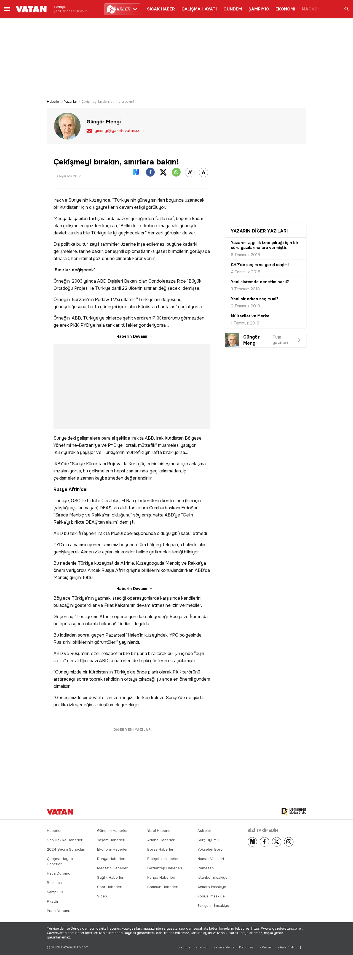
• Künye (184, 947)
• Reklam (266, 947)
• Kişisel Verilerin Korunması (234, 947)
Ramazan (205, 868)
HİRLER (119, 9)
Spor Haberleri (109, 886)
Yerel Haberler (159, 830)
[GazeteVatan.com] (60, 812)
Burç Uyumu (208, 840)
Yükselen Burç (209, 849)
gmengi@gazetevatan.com (119, 130)
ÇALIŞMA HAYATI (199, 9)
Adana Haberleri (161, 840)
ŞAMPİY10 (258, 9)
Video (102, 896)
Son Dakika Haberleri (65, 840)
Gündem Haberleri (113, 830)
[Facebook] (264, 841)
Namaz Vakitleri (210, 858)
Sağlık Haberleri (110, 877)
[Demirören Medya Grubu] (294, 812)
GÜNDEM (232, 9)
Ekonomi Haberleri (113, 849)
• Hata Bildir (286, 947)
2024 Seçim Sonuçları (66, 849)
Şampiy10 (55, 892)
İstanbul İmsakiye (212, 877)
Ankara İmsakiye (211, 886)
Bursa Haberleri (160, 849)
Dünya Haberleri (111, 858)
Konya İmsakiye (211, 896)
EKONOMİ (285, 9)
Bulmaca (54, 882)
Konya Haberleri (161, 877)
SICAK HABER (161, 9)
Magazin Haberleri (113, 868)
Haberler (53, 101)
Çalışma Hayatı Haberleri (60, 861)
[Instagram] (288, 841)
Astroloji (204, 830)
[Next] (252, 841)
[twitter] (276, 841)
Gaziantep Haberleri (164, 868)
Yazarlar (70, 101)
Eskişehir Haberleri (163, 858)
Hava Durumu (58, 873)
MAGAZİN (312, 9)
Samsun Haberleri (162, 886)
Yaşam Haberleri (111, 840)
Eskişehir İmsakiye (213, 905)
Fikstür (52, 901)
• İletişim (202, 947)
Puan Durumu (58, 910)
